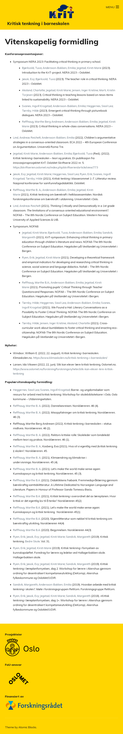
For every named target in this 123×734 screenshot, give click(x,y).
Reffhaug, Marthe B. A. (27, 405)
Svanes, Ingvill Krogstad (37, 106)
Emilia (71, 68)
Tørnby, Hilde (30, 110)
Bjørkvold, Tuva (45, 79)
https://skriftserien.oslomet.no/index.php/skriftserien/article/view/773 (55, 167)
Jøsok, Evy (28, 79)
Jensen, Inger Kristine (85, 90)
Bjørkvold (28, 68)
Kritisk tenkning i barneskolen (38, 23)
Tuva (38, 68)
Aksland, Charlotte (33, 90)
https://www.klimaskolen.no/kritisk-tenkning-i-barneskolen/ (70, 357)
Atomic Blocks (27, 727)
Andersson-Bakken (55, 68)
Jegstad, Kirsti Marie (89, 68)
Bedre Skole (32, 541)
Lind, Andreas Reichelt (27, 137)
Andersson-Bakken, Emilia (81, 121)
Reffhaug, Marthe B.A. (35, 282)
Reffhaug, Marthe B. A (27, 190)
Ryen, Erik (86, 174)
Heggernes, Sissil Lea (100, 106)
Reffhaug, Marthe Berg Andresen (42, 121)
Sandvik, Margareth (78, 536)
